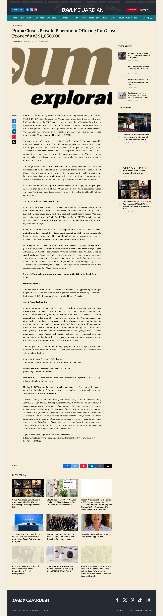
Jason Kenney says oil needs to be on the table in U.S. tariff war (139, 68)
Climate (105, 18)
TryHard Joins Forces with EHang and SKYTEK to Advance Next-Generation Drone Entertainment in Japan (27, 538)
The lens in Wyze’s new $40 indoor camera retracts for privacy (138, 82)
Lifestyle (65, 18)
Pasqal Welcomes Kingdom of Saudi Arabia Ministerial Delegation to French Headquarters (25, 570)
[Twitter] (14, 126)
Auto (113, 18)
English (146, 10)
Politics (30, 18)
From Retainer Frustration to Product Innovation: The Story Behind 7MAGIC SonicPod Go (59, 568)
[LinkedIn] (14, 131)
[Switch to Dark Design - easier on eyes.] (144, 18)
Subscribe (132, 10)
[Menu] (151, 17)
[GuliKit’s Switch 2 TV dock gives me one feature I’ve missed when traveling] (134, 155)
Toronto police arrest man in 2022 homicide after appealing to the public (139, 55)
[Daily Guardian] (83, 9)
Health (75, 18)
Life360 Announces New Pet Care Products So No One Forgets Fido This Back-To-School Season (61, 502)
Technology (94, 18)
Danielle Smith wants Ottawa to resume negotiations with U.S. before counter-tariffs (136, 137)
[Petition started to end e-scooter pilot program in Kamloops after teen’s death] (122, 95)
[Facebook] (14, 121)
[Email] (14, 142)
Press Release (17, 25)
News (22, 18)
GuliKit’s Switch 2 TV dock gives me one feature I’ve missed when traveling (134, 170)
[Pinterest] (14, 137)
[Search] (148, 17)
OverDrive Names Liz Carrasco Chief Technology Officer (94, 535)
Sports (83, 18)
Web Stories (131, 18)
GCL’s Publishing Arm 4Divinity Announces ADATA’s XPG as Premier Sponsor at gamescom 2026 (26, 503)
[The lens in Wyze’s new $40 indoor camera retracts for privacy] (122, 82)
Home (14, 18)
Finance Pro (18, 10)
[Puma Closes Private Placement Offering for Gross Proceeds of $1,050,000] (62, 78)
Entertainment (53, 18)
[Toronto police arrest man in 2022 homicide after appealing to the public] (122, 55)
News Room (18, 41)
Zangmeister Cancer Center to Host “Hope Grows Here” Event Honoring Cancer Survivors (60, 536)
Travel (121, 18)
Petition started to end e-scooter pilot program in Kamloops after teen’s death (138, 95)
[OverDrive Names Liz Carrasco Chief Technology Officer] (96, 522)
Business (40, 18)
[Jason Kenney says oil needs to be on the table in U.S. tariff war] (122, 69)
